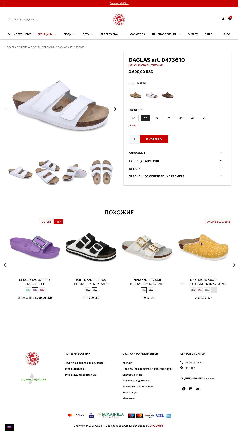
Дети (86, 34)
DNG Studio (157, 425)
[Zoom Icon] (61, 105)
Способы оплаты (132, 374)
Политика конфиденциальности (84, 362)
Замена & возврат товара (137, 386)
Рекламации (129, 392)
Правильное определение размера (157, 176)
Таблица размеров (144, 161)
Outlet (193, 34)
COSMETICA (137, 34)
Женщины (45, 34)
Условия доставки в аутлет (81, 374)
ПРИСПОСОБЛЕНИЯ (164, 34)
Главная (12, 47)
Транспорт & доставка (136, 380)
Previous (4, 3)
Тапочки (49, 47)
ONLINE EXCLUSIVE (19, 34)
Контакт (127, 362)
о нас (208, 34)
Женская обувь (30, 47)
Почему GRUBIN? (119, 3)
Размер (133, 109)
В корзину (154, 139)
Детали (135, 168)
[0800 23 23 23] (191, 362)
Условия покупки (75, 368)
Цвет (132, 83)
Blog (226, 34)
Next (233, 3)
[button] (183, 388)
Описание (137, 153)
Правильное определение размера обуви (147, 368)
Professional (110, 34)
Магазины (128, 398)
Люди (67, 34)
